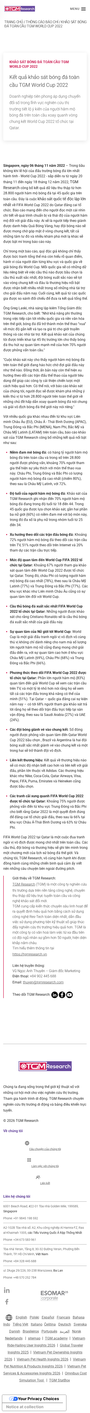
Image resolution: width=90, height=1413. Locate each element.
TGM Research (23, 884)
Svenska (80, 1324)
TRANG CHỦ (13, 22)
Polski (34, 1317)
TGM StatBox (59, 1380)
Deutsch (64, 1324)
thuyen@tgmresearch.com (43, 982)
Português (49, 1331)
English (21, 1317)
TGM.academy (56, 1338)
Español (48, 1317)
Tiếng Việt (20, 1324)
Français (63, 1317)
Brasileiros (31, 1331)
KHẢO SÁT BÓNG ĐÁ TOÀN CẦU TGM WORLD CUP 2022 (45, 24)
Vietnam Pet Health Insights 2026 (42, 1359)
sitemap (34, 1338)
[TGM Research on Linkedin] (6, 1290)
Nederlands (13, 1338)
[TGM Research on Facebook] (6, 1301)
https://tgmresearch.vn (29, 954)
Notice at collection (24, 1406)
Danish (14, 1331)
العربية (64, 1331)
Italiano (36, 1324)
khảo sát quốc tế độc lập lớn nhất (44, 202)
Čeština (50, 1324)
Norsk (76, 1331)
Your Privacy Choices (38, 1398)
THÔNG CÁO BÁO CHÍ (42, 22)
